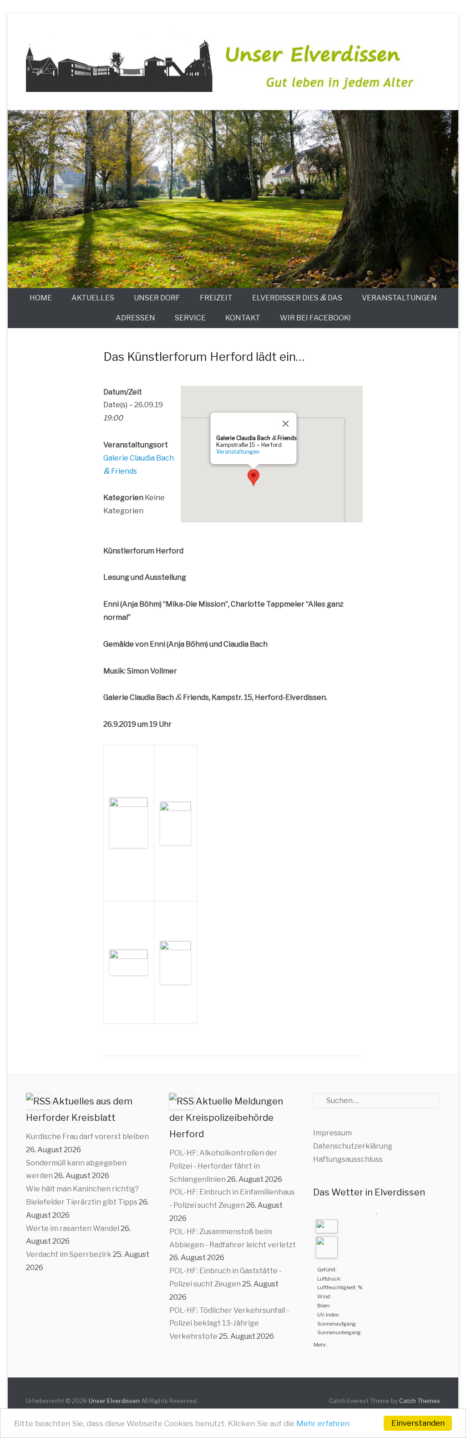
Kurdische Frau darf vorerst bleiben (87, 1136)
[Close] (286, 424)
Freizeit (216, 298)
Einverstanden (418, 1423)
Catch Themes (419, 1400)
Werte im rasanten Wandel (72, 1228)
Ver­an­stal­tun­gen (237, 451)
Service (190, 318)
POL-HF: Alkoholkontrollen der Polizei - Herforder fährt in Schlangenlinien (223, 1166)
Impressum (332, 1133)
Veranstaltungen (399, 298)
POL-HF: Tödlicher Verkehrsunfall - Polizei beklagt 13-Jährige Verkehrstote (229, 1323)
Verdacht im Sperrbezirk (68, 1254)
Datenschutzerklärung (352, 1146)
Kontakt (242, 318)
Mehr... (321, 1344)
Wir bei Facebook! (315, 318)
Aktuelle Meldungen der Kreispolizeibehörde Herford (226, 1117)
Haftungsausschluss (348, 1159)
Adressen (135, 318)
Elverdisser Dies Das (297, 297)
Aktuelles (92, 298)
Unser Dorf (157, 298)
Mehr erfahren (323, 1423)
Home (41, 298)
